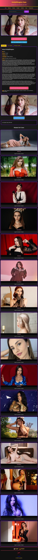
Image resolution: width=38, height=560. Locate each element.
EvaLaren (19, 334)
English (16, 548)
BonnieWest (19, 229)
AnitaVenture (19, 203)
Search (26, 11)
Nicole (19, 490)
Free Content (9, 45)
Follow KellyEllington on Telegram (19, 42)
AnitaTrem (19, 151)
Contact (19, 556)
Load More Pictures (19, 117)
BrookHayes (19, 516)
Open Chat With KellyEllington (19, 38)
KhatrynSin (19, 438)
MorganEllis (19, 177)
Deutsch (22, 548)
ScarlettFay (19, 464)
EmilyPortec (19, 542)
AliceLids (19, 255)
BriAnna (19, 412)
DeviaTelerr (19, 360)
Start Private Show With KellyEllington (19, 88)
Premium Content (17, 45)
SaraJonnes (19, 386)
